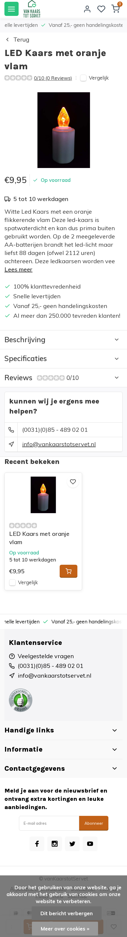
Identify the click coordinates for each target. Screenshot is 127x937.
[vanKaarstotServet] (31, 9)
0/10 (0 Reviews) (53, 78)
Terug (21, 39)
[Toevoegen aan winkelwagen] (68, 571)
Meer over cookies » (65, 929)
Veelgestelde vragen (46, 656)
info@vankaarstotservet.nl (59, 444)
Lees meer (18, 269)
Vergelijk (99, 78)
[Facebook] (37, 843)
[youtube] (90, 843)
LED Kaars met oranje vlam (39, 538)
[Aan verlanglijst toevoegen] (73, 482)
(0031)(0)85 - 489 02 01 (55, 429)
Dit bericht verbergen (66, 913)
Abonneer (93, 823)
